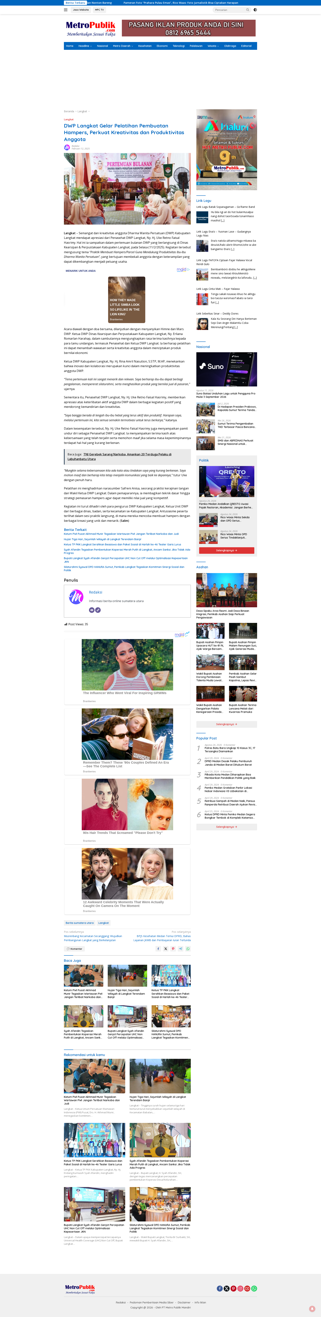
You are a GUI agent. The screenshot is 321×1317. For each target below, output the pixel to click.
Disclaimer (184, 1302)
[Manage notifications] (312, 1309)
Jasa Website (81, 9)
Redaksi (75, 146)
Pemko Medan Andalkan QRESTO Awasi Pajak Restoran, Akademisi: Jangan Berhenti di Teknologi (226, 505)
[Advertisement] (160, 78)
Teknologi (179, 46)
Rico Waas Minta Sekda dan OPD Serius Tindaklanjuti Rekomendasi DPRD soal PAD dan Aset (237, 519)
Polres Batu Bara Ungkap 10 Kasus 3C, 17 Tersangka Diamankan (230, 749)
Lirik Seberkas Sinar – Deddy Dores (217, 289)
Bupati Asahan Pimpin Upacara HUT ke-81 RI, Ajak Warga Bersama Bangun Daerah (210, 646)
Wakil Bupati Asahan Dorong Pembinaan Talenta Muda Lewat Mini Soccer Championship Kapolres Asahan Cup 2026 (209, 677)
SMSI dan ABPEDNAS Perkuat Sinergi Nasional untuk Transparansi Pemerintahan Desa (235, 442)
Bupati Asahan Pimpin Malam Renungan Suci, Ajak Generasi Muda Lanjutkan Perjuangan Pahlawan (243, 646)
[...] (232, 224)
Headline (84, 46)
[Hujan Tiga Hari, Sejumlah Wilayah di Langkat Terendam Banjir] (127, 976)
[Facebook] (220, 1289)
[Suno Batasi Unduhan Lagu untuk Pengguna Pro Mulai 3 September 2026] (226, 369)
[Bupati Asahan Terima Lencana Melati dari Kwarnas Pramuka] (243, 694)
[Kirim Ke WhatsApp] (188, 949)
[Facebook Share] (158, 949)
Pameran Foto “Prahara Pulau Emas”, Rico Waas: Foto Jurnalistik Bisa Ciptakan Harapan (95, 2)
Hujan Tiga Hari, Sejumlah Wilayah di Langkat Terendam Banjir (103, 539)
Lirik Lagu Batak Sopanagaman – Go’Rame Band (225, 313)
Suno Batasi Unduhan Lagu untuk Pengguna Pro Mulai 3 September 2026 (225, 395)
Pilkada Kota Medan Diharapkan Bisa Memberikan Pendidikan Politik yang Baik (230, 776)
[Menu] (66, 10)
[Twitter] (227, 1289)
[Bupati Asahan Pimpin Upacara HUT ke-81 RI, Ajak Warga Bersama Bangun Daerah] (210, 631)
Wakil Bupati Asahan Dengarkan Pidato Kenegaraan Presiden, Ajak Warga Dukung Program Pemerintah (210, 709)
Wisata (212, 46)
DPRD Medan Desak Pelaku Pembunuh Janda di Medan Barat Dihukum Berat (228, 763)
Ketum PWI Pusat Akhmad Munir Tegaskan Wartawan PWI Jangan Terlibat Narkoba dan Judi (121, 534)
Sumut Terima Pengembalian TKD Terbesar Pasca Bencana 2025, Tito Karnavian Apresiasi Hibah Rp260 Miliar (237, 425)
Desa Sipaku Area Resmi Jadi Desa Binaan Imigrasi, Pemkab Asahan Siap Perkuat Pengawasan (222, 614)
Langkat (69, 119)
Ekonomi (162, 46)
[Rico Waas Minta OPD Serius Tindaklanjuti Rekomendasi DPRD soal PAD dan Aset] (208, 537)
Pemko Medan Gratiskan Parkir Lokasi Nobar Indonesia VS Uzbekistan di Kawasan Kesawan (228, 789)
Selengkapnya (225, 550)
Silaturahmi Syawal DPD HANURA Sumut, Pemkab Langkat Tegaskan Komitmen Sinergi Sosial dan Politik (124, 568)
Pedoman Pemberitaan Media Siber (152, 1302)
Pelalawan (196, 46)
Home (69, 46)
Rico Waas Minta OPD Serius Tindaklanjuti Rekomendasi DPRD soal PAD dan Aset (236, 536)
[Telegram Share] (180, 949)
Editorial (246, 46)
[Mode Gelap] (255, 10)
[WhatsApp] (254, 1289)
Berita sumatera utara (80, 923)
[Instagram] (240, 1289)
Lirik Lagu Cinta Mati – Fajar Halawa (218, 264)
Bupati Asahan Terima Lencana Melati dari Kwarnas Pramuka (242, 709)
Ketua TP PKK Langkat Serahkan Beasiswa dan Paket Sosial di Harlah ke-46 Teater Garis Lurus (122, 544)
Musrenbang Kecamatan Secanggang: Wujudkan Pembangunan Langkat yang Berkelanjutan (93, 936)
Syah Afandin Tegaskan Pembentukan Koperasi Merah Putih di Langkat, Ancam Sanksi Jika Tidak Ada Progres (127, 551)
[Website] (98, 610)
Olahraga (230, 46)
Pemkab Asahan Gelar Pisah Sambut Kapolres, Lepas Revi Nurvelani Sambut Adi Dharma (243, 677)
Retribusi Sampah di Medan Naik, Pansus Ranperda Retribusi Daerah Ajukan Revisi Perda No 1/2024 (230, 802)
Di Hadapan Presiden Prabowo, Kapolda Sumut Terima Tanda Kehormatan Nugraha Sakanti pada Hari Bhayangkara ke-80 (237, 408)
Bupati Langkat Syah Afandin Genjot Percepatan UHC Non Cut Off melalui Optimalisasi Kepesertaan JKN (126, 560)
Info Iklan (200, 1302)
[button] (248, 10)
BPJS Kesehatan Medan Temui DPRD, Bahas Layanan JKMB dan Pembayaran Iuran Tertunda (162, 936)
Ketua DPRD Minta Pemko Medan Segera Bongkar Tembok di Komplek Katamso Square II (230, 816)
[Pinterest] (233, 1289)
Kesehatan (145, 46)
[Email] (92, 610)
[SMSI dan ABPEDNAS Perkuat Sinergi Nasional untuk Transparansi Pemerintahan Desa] (205, 443)
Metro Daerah (121, 46)
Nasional (102, 46)
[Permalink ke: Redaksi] (67, 147)
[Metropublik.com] (92, 28)
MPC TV (99, 9)
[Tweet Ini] (165, 949)
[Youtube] (247, 1289)
